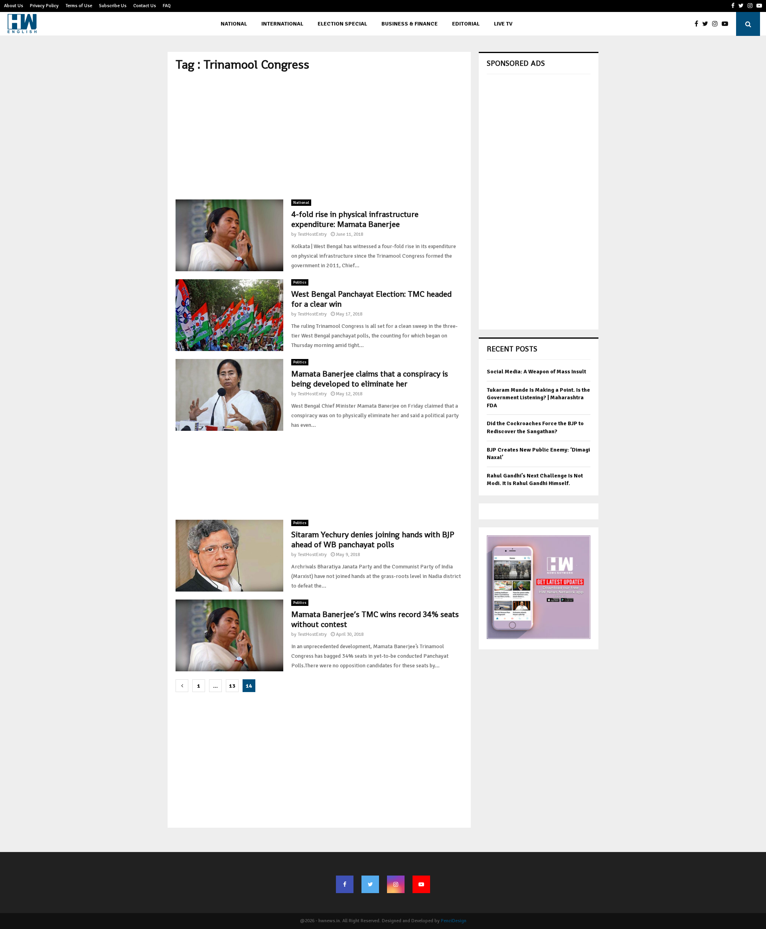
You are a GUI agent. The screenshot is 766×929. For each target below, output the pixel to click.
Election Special (342, 23)
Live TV (503, 23)
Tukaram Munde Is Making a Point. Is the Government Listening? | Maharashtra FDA (538, 398)
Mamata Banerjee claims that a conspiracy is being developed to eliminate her (369, 379)
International (282, 23)
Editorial (466, 23)
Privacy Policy (44, 6)
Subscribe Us (112, 6)
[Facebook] (698, 24)
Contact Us (144, 6)
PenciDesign (453, 921)
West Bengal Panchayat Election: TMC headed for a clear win (371, 299)
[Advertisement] (319, 135)
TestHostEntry (312, 234)
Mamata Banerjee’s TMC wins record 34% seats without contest (375, 619)
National (234, 23)
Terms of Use (78, 6)
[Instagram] (717, 24)
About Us (13, 6)
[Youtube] (727, 24)
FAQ (167, 6)
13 (232, 685)
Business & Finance (409, 23)
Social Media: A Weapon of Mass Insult (536, 371)
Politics (299, 282)
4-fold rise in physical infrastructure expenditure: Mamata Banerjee (355, 219)
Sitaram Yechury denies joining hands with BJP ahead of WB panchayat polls (372, 539)
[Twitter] (707, 24)
